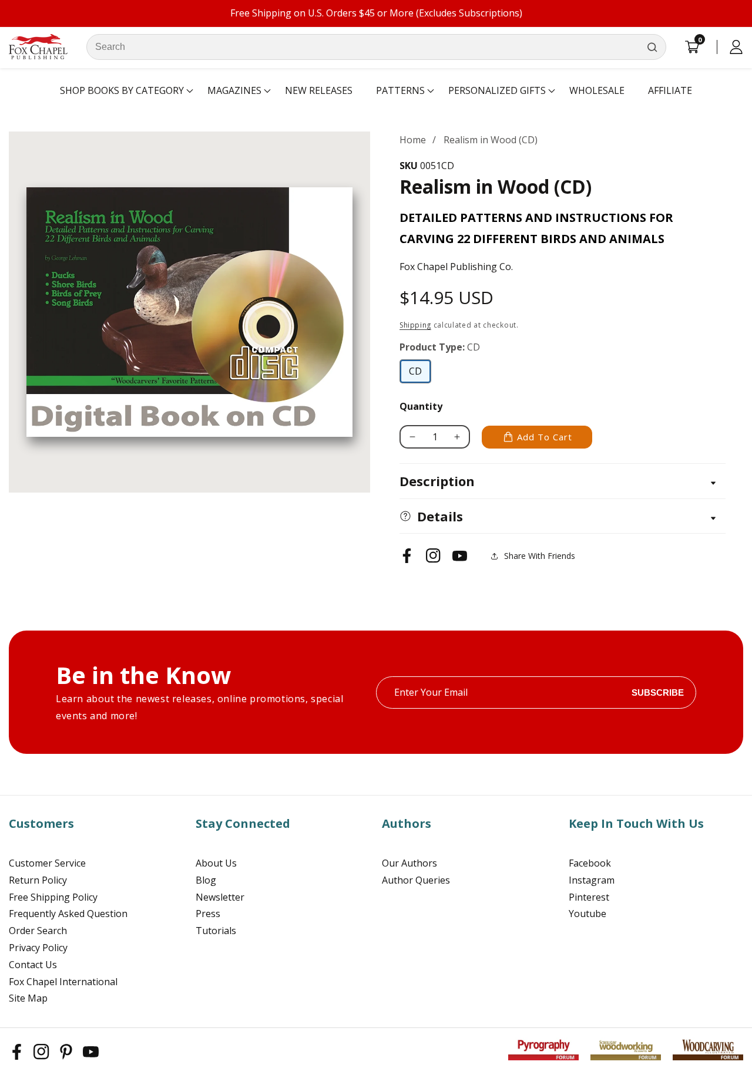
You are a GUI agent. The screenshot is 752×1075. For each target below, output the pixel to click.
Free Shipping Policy (53, 897)
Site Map (28, 998)
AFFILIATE (670, 90)
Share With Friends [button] (539, 555)
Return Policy (38, 880)
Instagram (592, 880)
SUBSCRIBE (658, 692)
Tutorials (216, 930)
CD (418, 374)
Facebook (590, 863)
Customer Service (47, 863)
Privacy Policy (38, 947)
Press (208, 913)
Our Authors (409, 863)
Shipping (415, 325)
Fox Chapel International (63, 981)
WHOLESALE (597, 90)
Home (413, 139)
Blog (206, 880)
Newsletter (220, 897)
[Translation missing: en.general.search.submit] (652, 47)
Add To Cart (544, 437)
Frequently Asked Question (68, 913)
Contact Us (33, 964)
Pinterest (589, 897)
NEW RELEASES (318, 90)
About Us (216, 863)
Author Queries (416, 880)
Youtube (587, 913)
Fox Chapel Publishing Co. (456, 266)
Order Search (38, 930)
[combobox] (376, 47)
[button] (122, 91)
